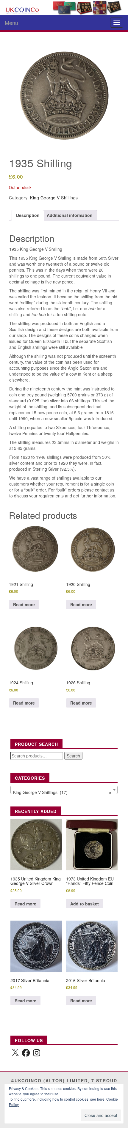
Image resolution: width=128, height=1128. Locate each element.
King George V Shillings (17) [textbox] (62, 792)
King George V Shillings (54, 198)
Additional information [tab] (70, 215)
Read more (24, 604)
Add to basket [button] (84, 904)
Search (73, 756)
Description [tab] (28, 215)
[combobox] (64, 790)
